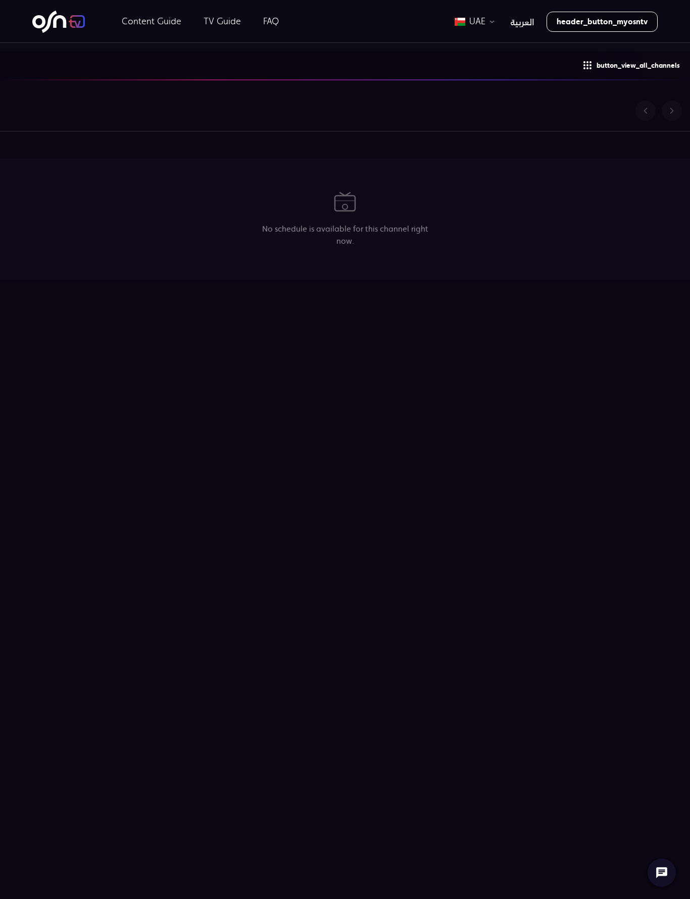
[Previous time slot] (645, 111)
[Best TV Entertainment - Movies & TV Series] (58, 22)
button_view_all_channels (638, 65)
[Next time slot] (672, 111)
